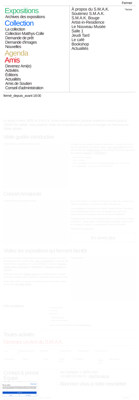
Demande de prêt (19, 38)
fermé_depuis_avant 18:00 (22, 96)
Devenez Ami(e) (18, 66)
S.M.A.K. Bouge (85, 18)
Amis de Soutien (18, 83)
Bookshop (80, 44)
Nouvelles (13, 46)
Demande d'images (21, 42)
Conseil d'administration (24, 87)
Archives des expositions (25, 16)
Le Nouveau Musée (88, 26)
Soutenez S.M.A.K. (88, 13)
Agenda (16, 53)
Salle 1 (77, 31)
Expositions (21, 10)
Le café (78, 39)
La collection (15, 29)
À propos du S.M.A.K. (90, 9)
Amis (12, 60)
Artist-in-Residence (88, 22)
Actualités (13, 79)
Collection (19, 23)
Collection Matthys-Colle (24, 33)
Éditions (11, 74)
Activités (11, 70)
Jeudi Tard (80, 35)
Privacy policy (33, 383)
